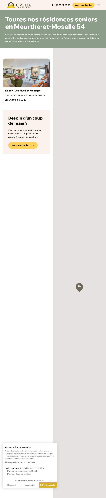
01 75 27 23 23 (63, 5)
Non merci (11, 485)
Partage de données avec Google (22, 471)
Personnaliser (29, 485)
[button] (3, 495)
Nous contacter (83, 5)
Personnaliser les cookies (19, 474)
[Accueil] (18, 5)
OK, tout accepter (48, 485)
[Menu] (99, 5)
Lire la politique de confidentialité (20, 462)
